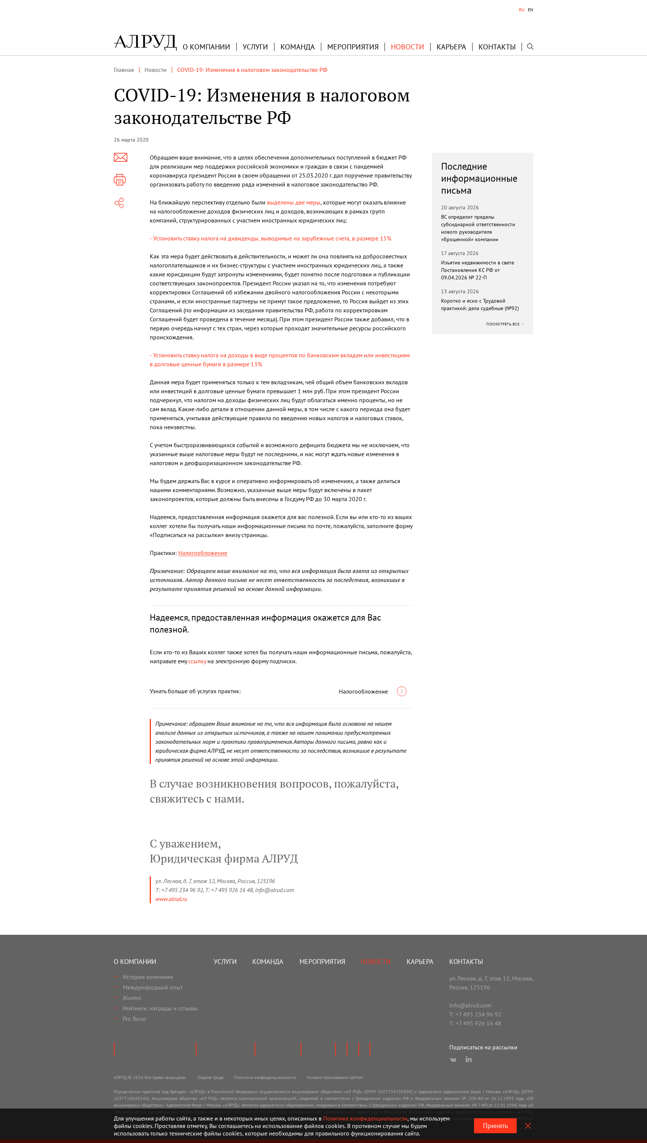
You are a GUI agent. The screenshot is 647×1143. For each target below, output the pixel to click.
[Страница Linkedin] (469, 1060)
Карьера (451, 47)
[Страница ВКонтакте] (453, 1060)
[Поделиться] (119, 203)
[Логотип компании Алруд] (145, 42)
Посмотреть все (503, 324)
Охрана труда (210, 1077)
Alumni (132, 998)
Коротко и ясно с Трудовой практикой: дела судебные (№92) (480, 304)
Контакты (497, 47)
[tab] (521, 10)
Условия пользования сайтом (335, 1077)
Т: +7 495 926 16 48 (475, 1023)
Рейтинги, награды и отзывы (160, 1008)
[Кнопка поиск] (530, 46)
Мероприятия (353, 47)
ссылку (197, 661)
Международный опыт (153, 987)
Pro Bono (134, 1019)
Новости (407, 47)
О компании (135, 961)
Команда (297, 47)
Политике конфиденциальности (365, 1118)
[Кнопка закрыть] (528, 1126)
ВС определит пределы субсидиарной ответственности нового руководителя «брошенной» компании (478, 228)
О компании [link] (206, 47)
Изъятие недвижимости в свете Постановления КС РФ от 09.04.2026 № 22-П (477, 270)
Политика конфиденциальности (265, 1077)
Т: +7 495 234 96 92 (475, 1014)
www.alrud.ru (171, 899)
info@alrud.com (470, 1005)
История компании (148, 977)
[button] (206, 47)
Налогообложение (202, 553)
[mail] (120, 157)
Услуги (255, 47)
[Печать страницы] (120, 180)
